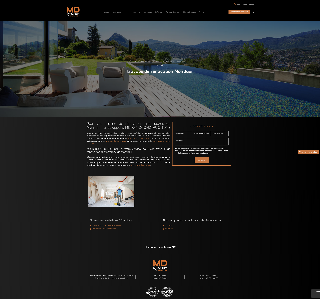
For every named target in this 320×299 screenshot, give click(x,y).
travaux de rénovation (116, 141)
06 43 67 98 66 (253, 11)
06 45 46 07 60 (160, 278)
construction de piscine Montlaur (106, 225)
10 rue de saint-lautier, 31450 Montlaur (111, 278)
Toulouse (169, 228)
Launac (168, 225)
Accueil (106, 12)
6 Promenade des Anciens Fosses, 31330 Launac (111, 275)
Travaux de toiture (173, 12)
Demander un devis (239, 11)
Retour (160, 65)
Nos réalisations (189, 12)
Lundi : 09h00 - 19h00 (209, 275)
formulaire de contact (140, 165)
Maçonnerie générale (133, 12)
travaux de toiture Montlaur (104, 228)
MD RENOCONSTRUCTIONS (139, 138)
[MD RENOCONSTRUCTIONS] (73, 16)
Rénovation (116, 12)
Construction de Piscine (153, 12)
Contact (202, 12)
